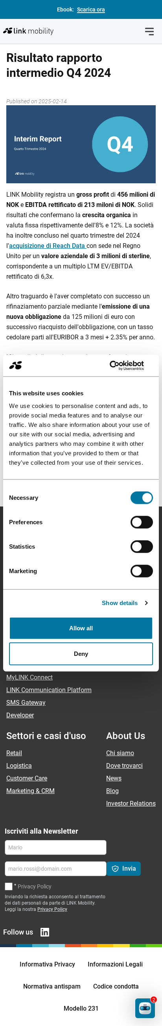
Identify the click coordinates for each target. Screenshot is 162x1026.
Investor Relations (131, 803)
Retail (14, 753)
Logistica (19, 765)
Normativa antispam (52, 986)
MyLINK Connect (29, 677)
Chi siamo (120, 753)
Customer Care (26, 778)
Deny (81, 653)
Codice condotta (116, 986)
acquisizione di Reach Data (48, 246)
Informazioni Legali (115, 964)
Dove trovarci (124, 765)
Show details (120, 603)
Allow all (81, 627)
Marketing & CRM (30, 791)
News (114, 778)
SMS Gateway (26, 702)
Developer (20, 715)
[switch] (142, 522)
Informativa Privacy (47, 964)
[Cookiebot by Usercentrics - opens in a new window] (118, 365)
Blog (112, 791)
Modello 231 (81, 1008)
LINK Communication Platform (49, 690)
